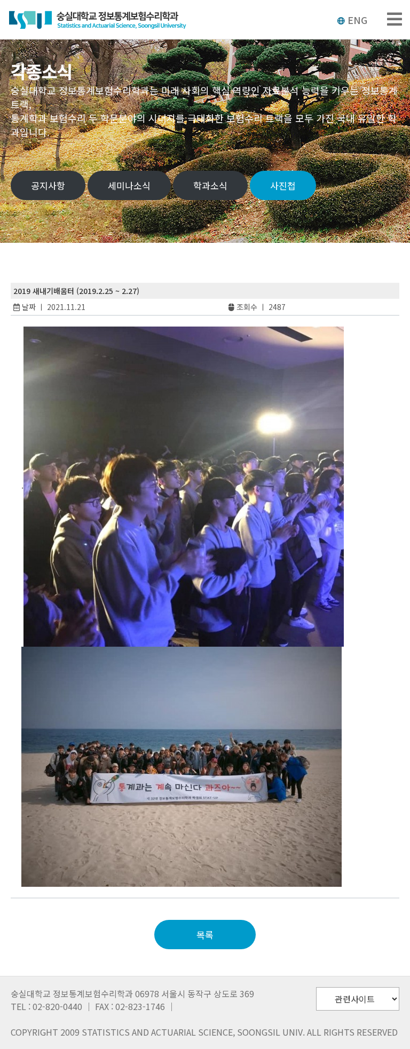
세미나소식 (129, 185)
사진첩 (283, 185)
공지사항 (48, 185)
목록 (205, 934)
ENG (357, 20)
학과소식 (210, 185)
